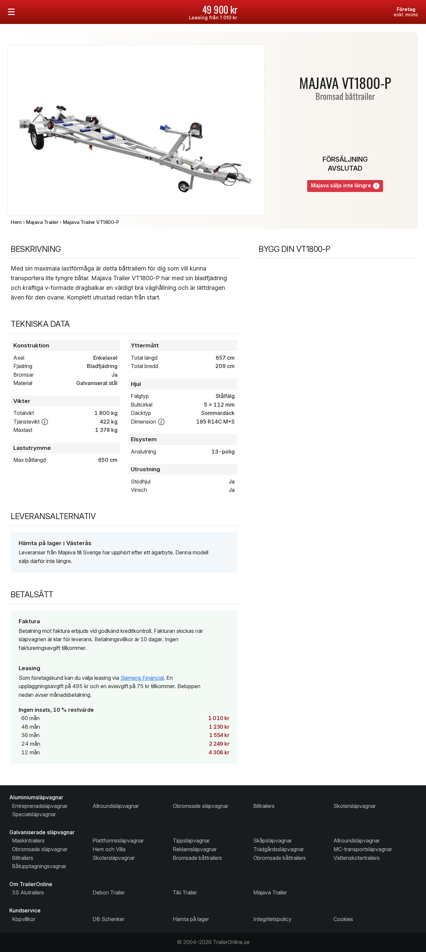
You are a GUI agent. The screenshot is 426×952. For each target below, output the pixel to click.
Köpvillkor (23, 919)
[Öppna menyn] (11, 12)
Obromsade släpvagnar (200, 806)
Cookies (343, 919)
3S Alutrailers (28, 892)
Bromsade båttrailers (197, 858)
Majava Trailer (270, 892)
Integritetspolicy (272, 919)
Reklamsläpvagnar (195, 849)
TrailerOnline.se (231, 942)
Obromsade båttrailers (279, 858)
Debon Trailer (109, 892)
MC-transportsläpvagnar (362, 849)
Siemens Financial (142, 677)
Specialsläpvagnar (34, 814)
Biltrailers (264, 806)
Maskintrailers (28, 840)
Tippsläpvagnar (191, 840)
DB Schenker (108, 919)
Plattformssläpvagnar (118, 840)
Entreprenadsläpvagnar (40, 806)
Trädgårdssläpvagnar (278, 849)
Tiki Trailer (185, 892)
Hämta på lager (191, 919)
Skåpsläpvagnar (272, 840)
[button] (376, 186)
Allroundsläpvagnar (116, 806)
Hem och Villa (109, 849)
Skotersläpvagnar (354, 806)
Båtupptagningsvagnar (39, 866)
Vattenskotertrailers (356, 858)
